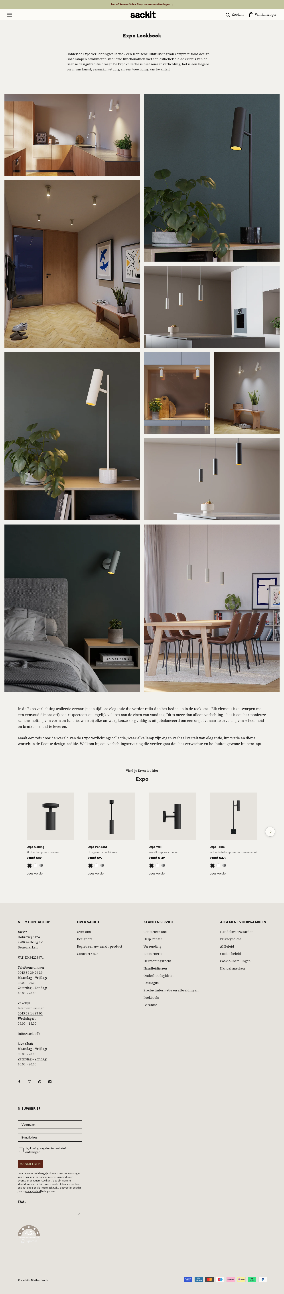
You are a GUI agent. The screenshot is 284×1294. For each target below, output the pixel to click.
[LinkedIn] (49, 1081)
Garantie (150, 1005)
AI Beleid (227, 946)
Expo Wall (155, 847)
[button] (50, 1235)
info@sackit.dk (29, 1034)
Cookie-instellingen (235, 961)
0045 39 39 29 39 (30, 972)
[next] (270, 832)
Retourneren (154, 954)
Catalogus (151, 983)
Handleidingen (155, 968)
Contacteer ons (155, 932)
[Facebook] (19, 1081)
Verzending (152, 946)
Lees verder (35, 873)
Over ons (84, 932)
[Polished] (41, 865)
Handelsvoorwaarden (237, 932)
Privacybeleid (230, 939)
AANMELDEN (30, 1164)
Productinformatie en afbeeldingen (171, 990)
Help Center (153, 939)
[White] (35, 865)
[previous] (14, 832)
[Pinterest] (39, 1081)
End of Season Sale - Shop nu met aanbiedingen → (142, 4)
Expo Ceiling (35, 847)
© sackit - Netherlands (33, 1280)
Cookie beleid (230, 954)
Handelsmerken (232, 968)
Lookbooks (152, 997)
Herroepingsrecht (157, 961)
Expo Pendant (97, 847)
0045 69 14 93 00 (30, 1013)
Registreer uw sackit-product (99, 946)
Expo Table (217, 847)
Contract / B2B (88, 954)
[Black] (29, 865)
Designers (85, 939)
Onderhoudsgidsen (159, 975)
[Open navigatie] (9, 15)
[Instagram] (29, 1081)
